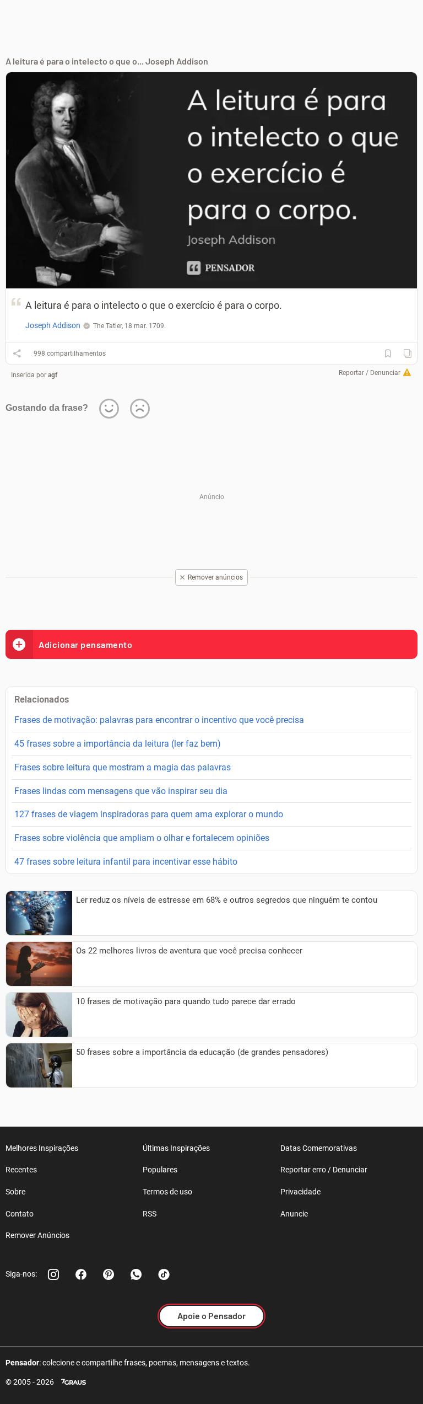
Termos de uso (167, 1191)
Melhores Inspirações (42, 1148)
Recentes (21, 1169)
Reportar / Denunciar (369, 373)
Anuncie (294, 1213)
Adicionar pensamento (85, 644)
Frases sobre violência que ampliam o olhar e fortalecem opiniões (141, 838)
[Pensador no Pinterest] (108, 1274)
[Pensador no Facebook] (81, 1274)
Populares (160, 1169)
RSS (149, 1213)
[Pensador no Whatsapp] (136, 1274)
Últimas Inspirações (176, 1148)
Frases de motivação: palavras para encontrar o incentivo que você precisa (159, 720)
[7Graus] (73, 1382)
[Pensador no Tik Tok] (164, 1274)
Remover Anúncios (37, 1235)
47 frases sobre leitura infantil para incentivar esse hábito (125, 861)
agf (52, 375)
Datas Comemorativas (318, 1148)
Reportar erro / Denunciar (323, 1169)
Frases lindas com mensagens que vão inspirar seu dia (120, 791)
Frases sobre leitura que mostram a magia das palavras (122, 767)
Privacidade (300, 1191)
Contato (20, 1213)
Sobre (15, 1191)
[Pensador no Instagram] (53, 1274)
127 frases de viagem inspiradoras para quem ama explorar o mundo (148, 814)
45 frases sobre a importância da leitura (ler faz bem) (117, 743)
